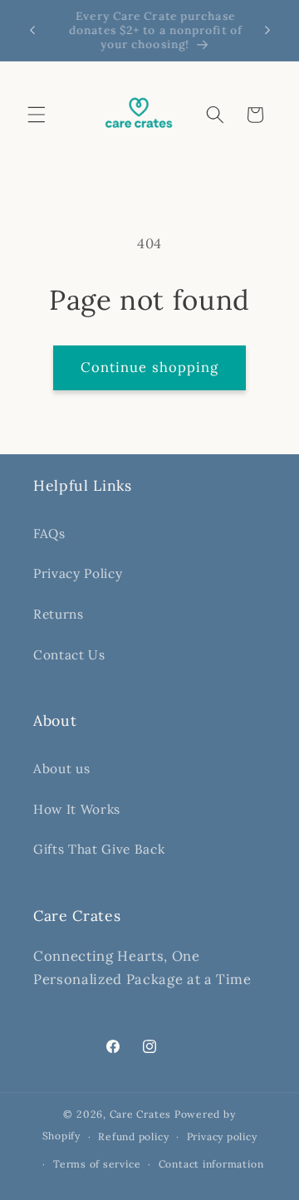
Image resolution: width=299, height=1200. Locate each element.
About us (61, 768)
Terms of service (96, 1164)
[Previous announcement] (32, 30)
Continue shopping (150, 367)
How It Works (76, 809)
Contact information (211, 1164)
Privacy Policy (77, 573)
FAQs (49, 533)
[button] (36, 115)
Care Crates (142, 1114)
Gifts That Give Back (98, 849)
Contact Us (69, 655)
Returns (58, 614)
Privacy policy (222, 1136)
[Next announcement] (267, 30)
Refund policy (133, 1136)
